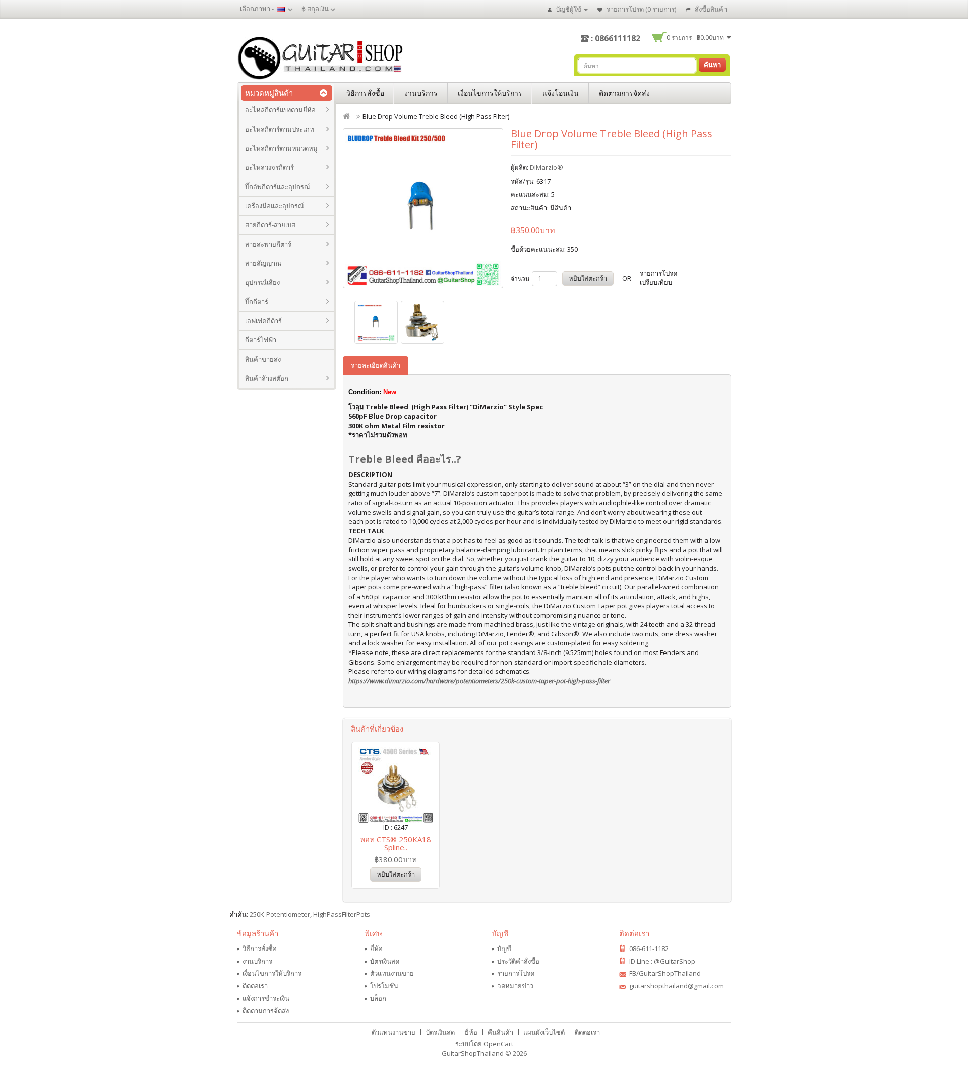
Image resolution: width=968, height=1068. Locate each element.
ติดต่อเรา (255, 985)
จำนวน (520, 278)
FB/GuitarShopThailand (665, 973)
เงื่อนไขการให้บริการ (490, 93)
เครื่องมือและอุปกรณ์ (274, 205)
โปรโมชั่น (384, 985)
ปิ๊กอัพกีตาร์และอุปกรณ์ (277, 186)
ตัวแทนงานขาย (392, 973)
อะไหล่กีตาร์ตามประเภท (279, 129)
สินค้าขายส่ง (263, 359)
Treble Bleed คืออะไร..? (404, 459)
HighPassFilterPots (341, 914)
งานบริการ (421, 93)
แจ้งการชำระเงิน (266, 998)
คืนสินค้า (500, 1032)
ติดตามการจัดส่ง (624, 93)
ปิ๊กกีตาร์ (256, 301)
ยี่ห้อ (376, 948)
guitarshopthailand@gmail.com (676, 985)
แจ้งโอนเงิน (560, 93)
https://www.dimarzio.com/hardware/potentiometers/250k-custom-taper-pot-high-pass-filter (479, 680)
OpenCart (498, 1043)
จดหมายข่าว (515, 985)
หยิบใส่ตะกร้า (588, 278)
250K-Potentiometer (280, 914)
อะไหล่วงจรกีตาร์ (269, 167)
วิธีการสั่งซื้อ (365, 93)
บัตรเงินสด (384, 961)
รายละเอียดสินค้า (375, 365)
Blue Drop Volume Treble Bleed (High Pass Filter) (435, 116)
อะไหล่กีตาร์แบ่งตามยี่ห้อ (280, 109)
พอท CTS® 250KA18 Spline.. (395, 843)
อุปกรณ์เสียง (262, 282)
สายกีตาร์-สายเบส (270, 224)
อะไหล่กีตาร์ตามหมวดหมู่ (281, 148)
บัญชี (504, 948)
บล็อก (378, 998)
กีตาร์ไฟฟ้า (260, 339)
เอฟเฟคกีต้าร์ (263, 320)
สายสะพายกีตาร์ (268, 244)
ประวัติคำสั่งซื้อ (518, 961)
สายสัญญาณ (263, 263)
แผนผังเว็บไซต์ (544, 1032)
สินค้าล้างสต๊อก (266, 378)
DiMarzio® (546, 167)
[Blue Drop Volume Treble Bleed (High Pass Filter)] (423, 208)
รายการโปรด (515, 973)
